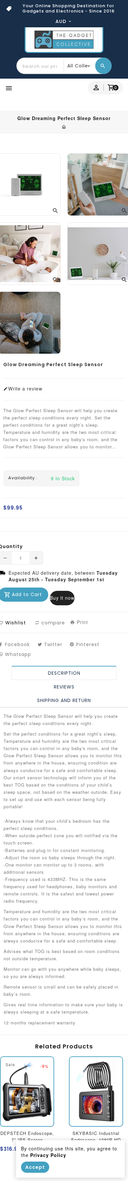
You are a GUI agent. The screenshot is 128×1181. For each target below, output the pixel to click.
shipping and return (64, 700)
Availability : (22, 478)
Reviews (64, 687)
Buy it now (62, 597)
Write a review (25, 388)
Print (81, 622)
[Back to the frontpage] (64, 126)
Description (64, 673)
